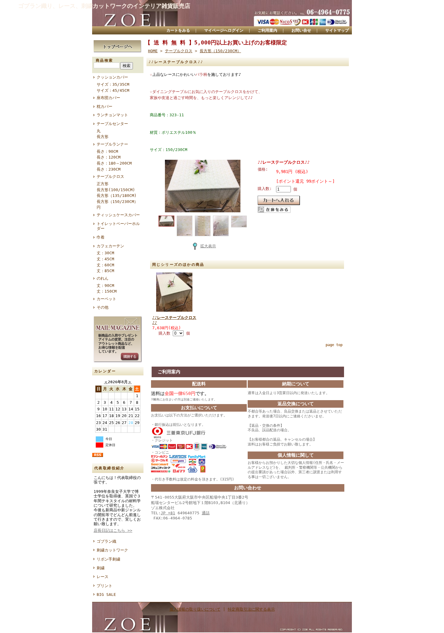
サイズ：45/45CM (113, 90)
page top (334, 345)
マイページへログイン (223, 30)
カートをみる (178, 30)
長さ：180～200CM (114, 163)
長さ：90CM (107, 151)
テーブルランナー (112, 144)
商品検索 (104, 60)
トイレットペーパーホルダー (118, 226)
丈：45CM (105, 259)
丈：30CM (105, 253)
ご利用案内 (267, 30)
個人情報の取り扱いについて (194, 609)
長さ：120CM (109, 157)
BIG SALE (106, 594)
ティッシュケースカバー (118, 215)
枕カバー (104, 106)
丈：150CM (107, 291)
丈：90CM (105, 285)
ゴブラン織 (106, 541)
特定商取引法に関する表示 (251, 609)
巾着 (101, 237)
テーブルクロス (110, 176)
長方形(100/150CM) (116, 190)
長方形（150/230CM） (117, 201)
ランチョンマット (112, 115)
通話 (206, 513)
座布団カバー (108, 97)
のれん (102, 278)
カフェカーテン (110, 246)
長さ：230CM (109, 169)
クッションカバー (112, 77)
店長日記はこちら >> (113, 530)
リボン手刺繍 (108, 559)
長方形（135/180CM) (117, 195)
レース (102, 576)
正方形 (102, 184)
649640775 (185, 513)
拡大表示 (208, 246)
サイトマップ (337, 30)
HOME (153, 51)
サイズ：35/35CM (113, 84)
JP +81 (168, 513)
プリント (104, 585)
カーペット (106, 299)
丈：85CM (105, 270)
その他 (102, 307)
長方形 (102, 136)
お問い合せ (301, 30)
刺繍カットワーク (112, 550)
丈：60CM (105, 265)
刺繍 (101, 568)
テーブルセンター (112, 123)
